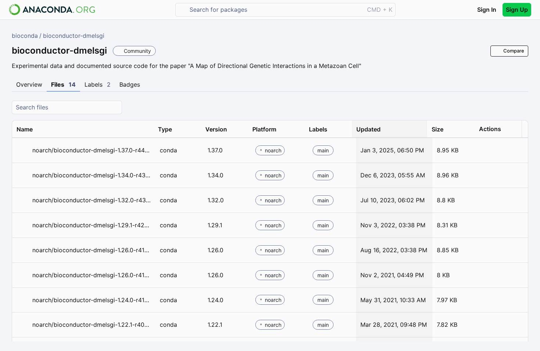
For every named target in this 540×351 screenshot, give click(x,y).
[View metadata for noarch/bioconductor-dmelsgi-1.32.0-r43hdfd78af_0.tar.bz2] (23, 200)
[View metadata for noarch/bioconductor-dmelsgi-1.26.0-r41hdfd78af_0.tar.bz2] (23, 275)
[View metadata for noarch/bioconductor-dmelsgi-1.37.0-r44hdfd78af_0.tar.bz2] (23, 150)
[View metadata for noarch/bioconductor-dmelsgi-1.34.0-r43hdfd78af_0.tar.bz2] (23, 175)
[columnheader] (83, 129)
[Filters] (521, 107)
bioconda (25, 35)
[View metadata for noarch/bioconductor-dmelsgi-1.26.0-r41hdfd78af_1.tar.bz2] (23, 250)
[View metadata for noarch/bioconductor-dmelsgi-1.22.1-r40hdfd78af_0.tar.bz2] (23, 324)
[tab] (29, 84)
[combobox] (275, 9)
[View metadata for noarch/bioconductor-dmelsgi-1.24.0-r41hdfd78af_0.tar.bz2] (23, 300)
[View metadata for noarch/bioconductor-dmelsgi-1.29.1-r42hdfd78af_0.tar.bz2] (23, 225)
